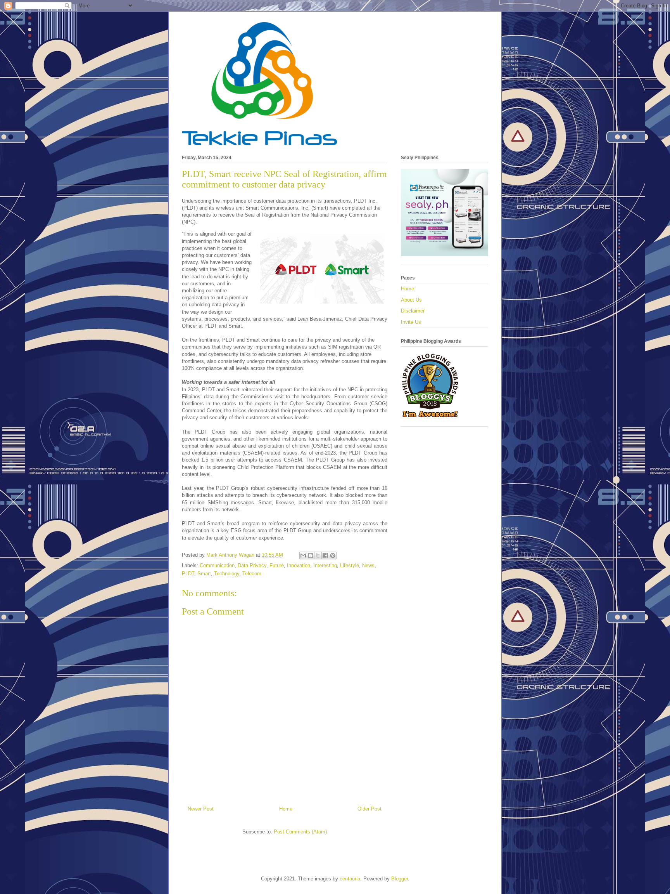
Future (276, 565)
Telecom (251, 573)
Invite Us (411, 322)
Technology (226, 573)
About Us (411, 300)
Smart (204, 573)
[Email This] (303, 555)
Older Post (369, 809)
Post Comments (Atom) (300, 832)
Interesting (325, 565)
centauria (350, 879)
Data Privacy (252, 565)
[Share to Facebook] (325, 555)
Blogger (399, 879)
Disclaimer (413, 311)
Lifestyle (349, 565)
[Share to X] (318, 555)
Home (285, 809)
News (368, 565)
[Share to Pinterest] (333, 555)
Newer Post (201, 809)
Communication (217, 565)
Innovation (298, 565)
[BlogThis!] (310, 555)
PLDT (188, 573)
